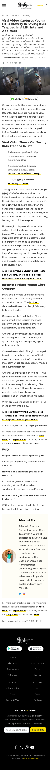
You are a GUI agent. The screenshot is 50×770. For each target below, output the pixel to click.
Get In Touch (37, 663)
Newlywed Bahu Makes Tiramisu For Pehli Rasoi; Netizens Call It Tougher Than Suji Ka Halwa (25, 416)
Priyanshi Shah (13, 58)
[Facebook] (16, 748)
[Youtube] (32, 747)
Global (39, 5)
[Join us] (16, 99)
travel (5, 439)
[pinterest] (15, 63)
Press (37, 694)
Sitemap (37, 675)
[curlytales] (25, 643)
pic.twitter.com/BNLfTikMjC (24, 173)
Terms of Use (12, 700)
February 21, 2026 (18, 183)
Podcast (37, 700)
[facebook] (3, 63)
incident (34, 302)
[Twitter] (21, 748)
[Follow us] (31, 99)
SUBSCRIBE (38, 730)
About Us (12, 663)
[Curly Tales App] (14, 649)
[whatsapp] (11, 63)
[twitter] (7, 63)
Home (5, 15)
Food (37, 657)
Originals (37, 682)
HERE (36, 443)
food (41, 435)
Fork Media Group (30, 758)
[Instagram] (26, 748)
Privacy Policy (12, 688)
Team (37, 688)
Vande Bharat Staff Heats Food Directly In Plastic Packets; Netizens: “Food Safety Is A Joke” (23, 275)
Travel (37, 669)
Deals (12, 694)
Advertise (12, 675)
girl (9, 205)
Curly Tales (12, 443)
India (14, 15)
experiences (19, 439)
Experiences (12, 669)
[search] (46, 5)
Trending (25, 15)
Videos (12, 682)
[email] (19, 63)
